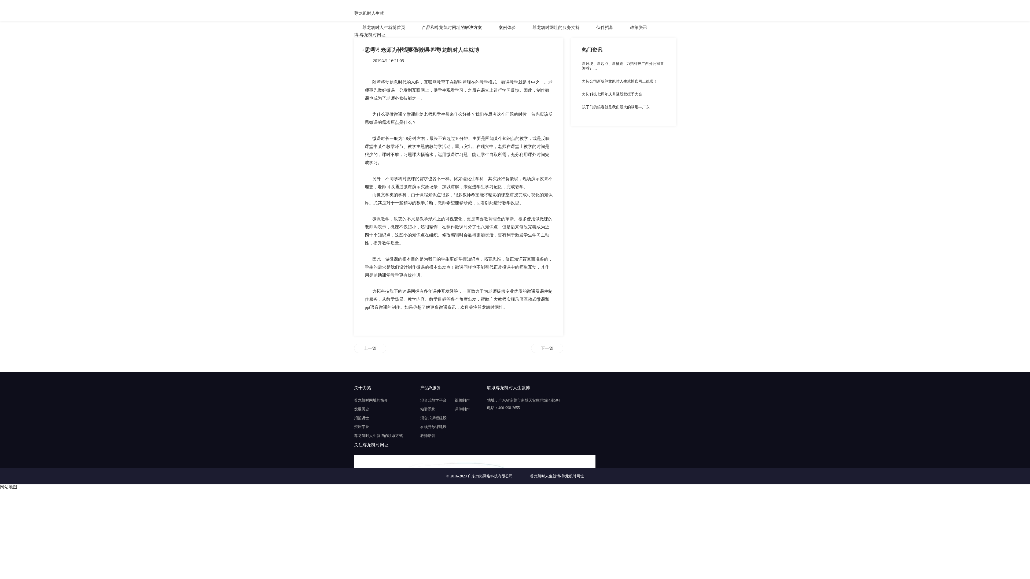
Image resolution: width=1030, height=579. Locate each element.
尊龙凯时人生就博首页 (383, 27)
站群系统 (427, 409)
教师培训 (427, 436)
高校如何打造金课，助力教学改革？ (547, 348)
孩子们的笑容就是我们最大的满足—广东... (617, 107)
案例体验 (507, 27)
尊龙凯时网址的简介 (371, 400)
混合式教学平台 (433, 400)
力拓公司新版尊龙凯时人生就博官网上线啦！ (619, 81)
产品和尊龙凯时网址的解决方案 (452, 27)
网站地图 (8, 487)
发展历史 (361, 409)
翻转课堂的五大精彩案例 (370, 348)
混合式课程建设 (433, 418)
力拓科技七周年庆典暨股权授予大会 (612, 94)
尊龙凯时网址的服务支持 (556, 27)
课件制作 (462, 409)
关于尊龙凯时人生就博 (417, 49)
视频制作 (462, 400)
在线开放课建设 (433, 427)
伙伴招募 (604, 27)
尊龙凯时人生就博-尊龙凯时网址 (369, 14)
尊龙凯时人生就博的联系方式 (378, 436)
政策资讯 (638, 27)
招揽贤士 (361, 418)
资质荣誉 (361, 427)
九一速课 (371, 49)
